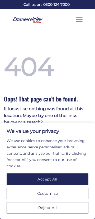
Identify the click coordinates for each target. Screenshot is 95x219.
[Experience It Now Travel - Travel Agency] (24, 20)
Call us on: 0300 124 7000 (46, 4)
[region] (47, 171)
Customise (47, 193)
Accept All (47, 179)
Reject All (47, 207)
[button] (83, 19)
